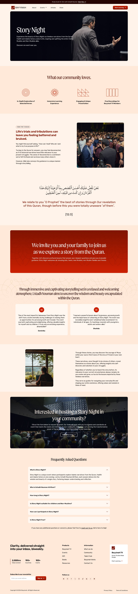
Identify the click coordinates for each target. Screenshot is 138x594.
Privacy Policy (108, 590)
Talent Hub (88, 556)
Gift (63, 556)
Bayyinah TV (66, 549)
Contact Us (88, 563)
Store (61, 8)
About (34, 8)
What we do (88, 549)
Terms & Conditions (122, 590)
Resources (66, 563)
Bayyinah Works (90, 560)
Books (64, 560)
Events (42, 8)
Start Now (81, 2)
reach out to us (86, 528)
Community (88, 553)
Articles (53, 8)
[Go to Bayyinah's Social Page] (63, 578)
